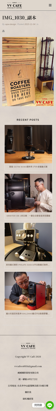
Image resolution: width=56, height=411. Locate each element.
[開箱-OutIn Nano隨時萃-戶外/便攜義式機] (28, 144)
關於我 (28, 392)
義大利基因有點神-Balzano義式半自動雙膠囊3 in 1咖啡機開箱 (29, 314)
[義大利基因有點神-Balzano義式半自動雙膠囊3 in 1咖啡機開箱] (28, 291)
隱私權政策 (28, 398)
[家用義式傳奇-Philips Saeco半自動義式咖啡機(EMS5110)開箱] (28, 242)
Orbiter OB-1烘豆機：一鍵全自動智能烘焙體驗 (28, 216)
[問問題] (50, 405)
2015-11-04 (29, 24)
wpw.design (10, 24)
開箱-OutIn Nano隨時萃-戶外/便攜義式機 (28, 167)
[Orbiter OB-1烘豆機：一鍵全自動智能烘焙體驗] (28, 193)
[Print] (5, 30)
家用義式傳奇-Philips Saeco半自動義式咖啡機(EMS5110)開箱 (29, 265)
